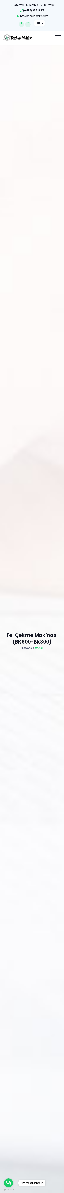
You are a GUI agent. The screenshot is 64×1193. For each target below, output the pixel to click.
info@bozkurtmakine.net (34, 16)
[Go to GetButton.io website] (8, 1190)
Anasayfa (26, 648)
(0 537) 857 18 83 (33, 10)
